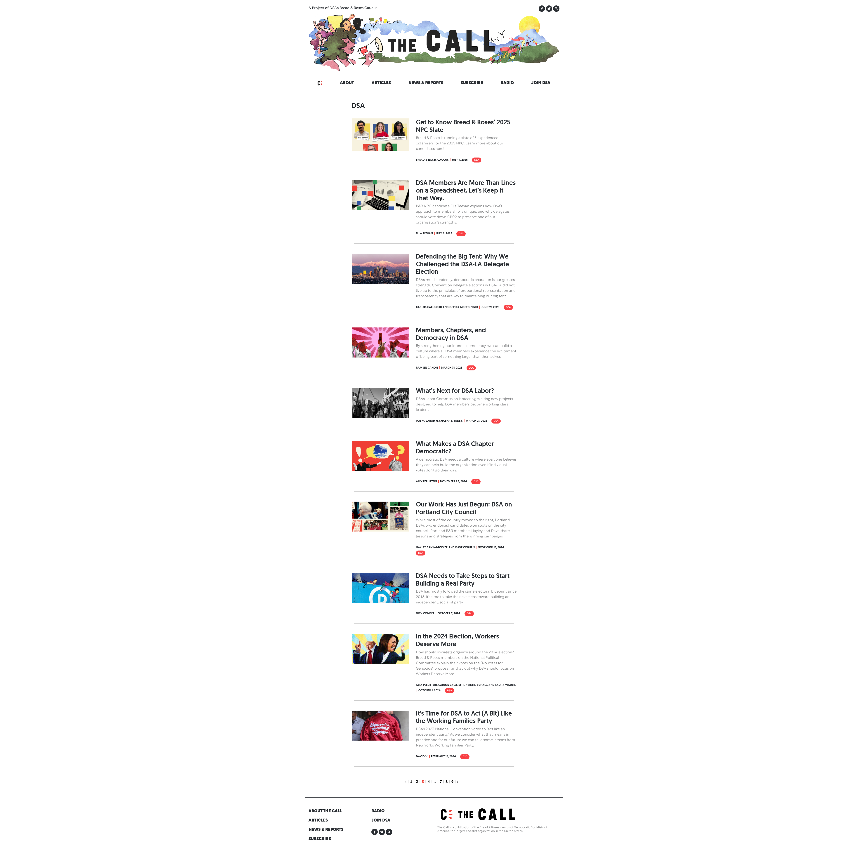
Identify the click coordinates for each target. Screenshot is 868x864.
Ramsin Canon (427, 368)
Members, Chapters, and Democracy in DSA (451, 334)
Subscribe (472, 83)
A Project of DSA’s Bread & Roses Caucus (343, 8)
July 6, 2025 (444, 233)
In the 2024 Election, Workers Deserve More (457, 640)
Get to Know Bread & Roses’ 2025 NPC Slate (463, 126)
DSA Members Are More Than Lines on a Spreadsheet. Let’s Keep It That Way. (466, 190)
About (347, 83)
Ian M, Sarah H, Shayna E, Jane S (439, 421)
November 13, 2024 (491, 547)
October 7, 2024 (449, 613)
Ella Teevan (424, 233)
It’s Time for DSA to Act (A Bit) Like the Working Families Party (464, 717)
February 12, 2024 (443, 756)
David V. (422, 756)
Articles (381, 83)
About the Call (325, 811)
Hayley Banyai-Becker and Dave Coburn (445, 547)
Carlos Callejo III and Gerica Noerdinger (447, 307)
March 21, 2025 (476, 421)
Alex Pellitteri (426, 481)
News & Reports (425, 83)
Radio (507, 83)
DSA (476, 160)
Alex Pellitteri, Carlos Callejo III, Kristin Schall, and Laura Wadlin (466, 685)
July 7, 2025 (460, 160)
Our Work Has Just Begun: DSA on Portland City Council (464, 508)
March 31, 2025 (451, 368)
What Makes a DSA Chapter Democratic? (455, 448)
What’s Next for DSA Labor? (455, 390)
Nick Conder (425, 613)
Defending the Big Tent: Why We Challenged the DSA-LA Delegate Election (462, 264)
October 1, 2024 (429, 690)
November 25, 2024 (453, 481)
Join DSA (540, 83)
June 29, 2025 (490, 307)
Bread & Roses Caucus (432, 160)
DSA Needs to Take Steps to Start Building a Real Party (462, 580)
